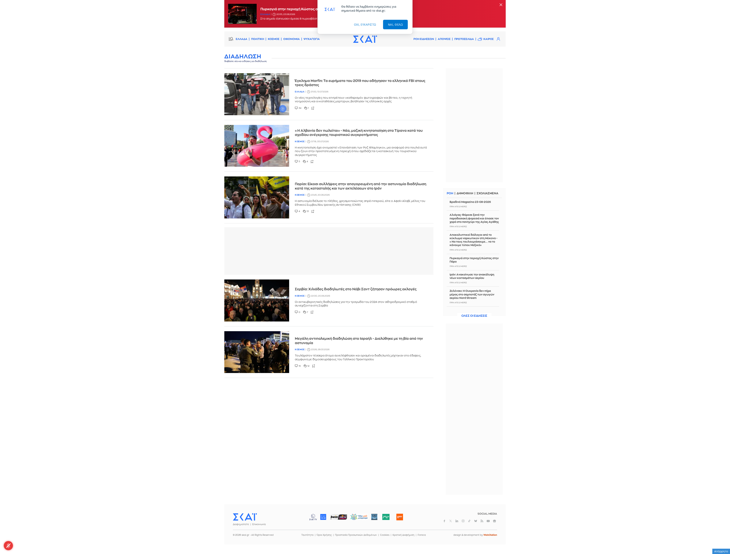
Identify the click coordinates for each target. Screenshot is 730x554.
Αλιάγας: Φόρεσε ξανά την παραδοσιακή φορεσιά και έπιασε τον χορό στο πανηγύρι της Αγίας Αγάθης (474, 218)
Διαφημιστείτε (241, 524)
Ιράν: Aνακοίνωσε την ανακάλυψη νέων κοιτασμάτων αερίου (472, 276)
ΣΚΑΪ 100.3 (323, 517)
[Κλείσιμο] (501, 5)
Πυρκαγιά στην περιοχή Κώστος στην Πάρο (474, 260)
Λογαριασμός (498, 39)
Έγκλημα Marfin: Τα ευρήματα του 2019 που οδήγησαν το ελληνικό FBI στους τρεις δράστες (360, 83)
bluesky (475, 521)
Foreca (422, 535)
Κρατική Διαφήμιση (403, 535)
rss (482, 521)
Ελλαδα (265, 14)
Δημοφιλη (465, 193)
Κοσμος (300, 141)
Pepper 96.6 (374, 517)
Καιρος (488, 39)
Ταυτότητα (307, 535)
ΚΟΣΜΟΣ (273, 39)
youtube (488, 521)
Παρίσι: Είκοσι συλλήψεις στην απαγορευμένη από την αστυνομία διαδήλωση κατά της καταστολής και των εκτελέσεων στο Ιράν (360, 186)
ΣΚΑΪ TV (313, 517)
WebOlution (490, 535)
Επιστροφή (720, 540)
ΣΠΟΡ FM (338, 517)
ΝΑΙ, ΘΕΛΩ (395, 24)
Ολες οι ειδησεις (474, 315)
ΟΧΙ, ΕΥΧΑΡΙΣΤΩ (365, 24)
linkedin (456, 521)
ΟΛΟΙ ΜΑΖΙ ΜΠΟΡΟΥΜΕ (356, 519)
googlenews (494, 521)
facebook (444, 521)
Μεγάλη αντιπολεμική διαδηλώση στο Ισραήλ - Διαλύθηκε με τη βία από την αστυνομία (359, 341)
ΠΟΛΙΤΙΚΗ (257, 39)
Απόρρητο (721, 551)
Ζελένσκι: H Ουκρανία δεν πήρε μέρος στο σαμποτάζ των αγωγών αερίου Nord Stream (472, 294)
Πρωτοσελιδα (464, 39)
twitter (450, 521)
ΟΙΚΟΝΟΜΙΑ (291, 39)
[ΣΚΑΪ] (365, 39)
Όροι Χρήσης (324, 535)
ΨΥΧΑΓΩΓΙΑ (312, 39)
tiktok (469, 521)
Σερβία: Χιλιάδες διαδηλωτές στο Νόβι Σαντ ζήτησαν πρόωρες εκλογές (356, 289)
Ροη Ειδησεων (423, 39)
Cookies (384, 535)
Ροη (450, 193)
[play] (256, 94)
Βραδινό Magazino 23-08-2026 (470, 202)
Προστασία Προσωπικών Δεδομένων (356, 535)
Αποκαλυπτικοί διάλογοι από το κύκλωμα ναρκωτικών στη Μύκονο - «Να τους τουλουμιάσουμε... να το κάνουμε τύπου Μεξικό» (473, 240)
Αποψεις (444, 39)
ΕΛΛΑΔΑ (241, 39)
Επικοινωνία (259, 524)
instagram (463, 521)
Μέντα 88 (386, 517)
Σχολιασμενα (487, 193)
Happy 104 (400, 517)
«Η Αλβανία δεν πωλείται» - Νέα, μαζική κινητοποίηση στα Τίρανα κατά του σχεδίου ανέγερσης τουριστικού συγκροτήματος (359, 133)
